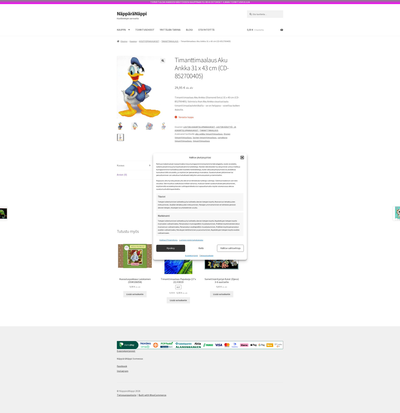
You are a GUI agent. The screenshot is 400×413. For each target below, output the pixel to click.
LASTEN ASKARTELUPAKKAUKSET (199, 127)
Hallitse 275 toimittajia (168, 240)
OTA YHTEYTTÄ (206, 29)
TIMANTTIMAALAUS (169, 41)
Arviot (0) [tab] (122, 174)
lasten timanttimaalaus (205, 137)
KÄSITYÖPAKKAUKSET (149, 41)
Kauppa (133, 41)
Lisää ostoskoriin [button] (134, 294)
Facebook (122, 366)
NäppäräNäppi (132, 13)
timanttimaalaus (201, 141)
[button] (242, 157)
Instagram (122, 371)
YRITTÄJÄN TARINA (170, 29)
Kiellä (201, 248)
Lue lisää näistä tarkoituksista (191, 240)
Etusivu (124, 41)
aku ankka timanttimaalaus (209, 134)
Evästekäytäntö (191, 255)
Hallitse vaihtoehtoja (230, 248)
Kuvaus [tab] (120, 165)
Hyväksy (171, 248)
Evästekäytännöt (126, 351)
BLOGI (189, 29)
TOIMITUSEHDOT (144, 29)
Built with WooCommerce (152, 395)
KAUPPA (121, 29)
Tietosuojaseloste (206, 255)
